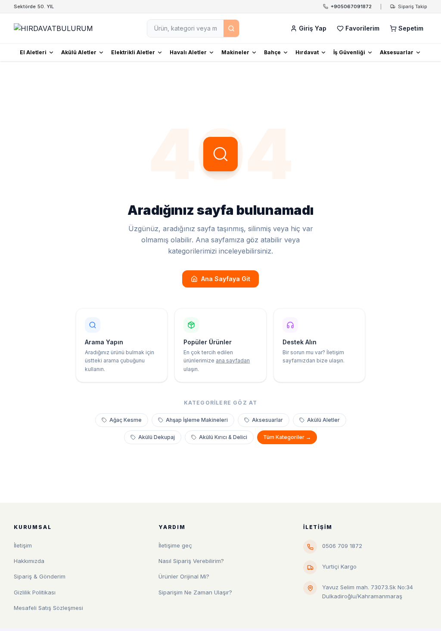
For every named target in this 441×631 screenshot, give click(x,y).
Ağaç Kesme (125, 420)
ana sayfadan (233, 360)
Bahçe (272, 52)
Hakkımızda (29, 560)
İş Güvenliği (349, 52)
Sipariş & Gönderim (39, 576)
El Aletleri (33, 52)
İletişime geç (175, 545)
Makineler (235, 52)
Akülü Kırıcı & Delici (223, 437)
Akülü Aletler (78, 52)
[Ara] (231, 28)
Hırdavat (307, 52)
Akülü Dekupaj (156, 437)
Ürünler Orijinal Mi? (183, 576)
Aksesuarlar (396, 52)
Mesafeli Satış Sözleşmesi (48, 607)
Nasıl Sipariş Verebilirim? (191, 560)
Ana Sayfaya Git (225, 278)
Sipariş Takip (412, 6)
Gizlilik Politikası (35, 592)
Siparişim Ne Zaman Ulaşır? (195, 592)
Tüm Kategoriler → (287, 437)
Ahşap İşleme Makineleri (197, 420)
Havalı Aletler (188, 52)
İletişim (23, 545)
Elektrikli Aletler (133, 52)
